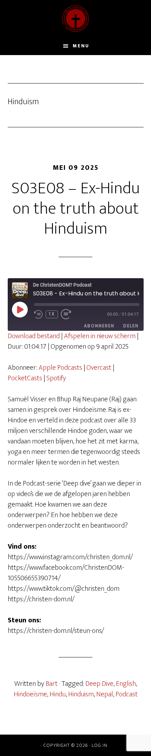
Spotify (56, 378)
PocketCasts (25, 378)
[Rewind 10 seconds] (38, 314)
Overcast (98, 368)
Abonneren (99, 326)
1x (51, 314)
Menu (81, 46)
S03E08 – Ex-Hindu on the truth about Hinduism (76, 208)
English (126, 684)
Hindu (58, 694)
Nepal (104, 694)
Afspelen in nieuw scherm (100, 336)
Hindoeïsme (30, 694)
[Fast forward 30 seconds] (69, 314)
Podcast (127, 694)
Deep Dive (99, 684)
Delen (131, 326)
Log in (99, 745)
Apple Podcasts (60, 368)
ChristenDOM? (76, 18)
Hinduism (81, 694)
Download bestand (34, 336)
